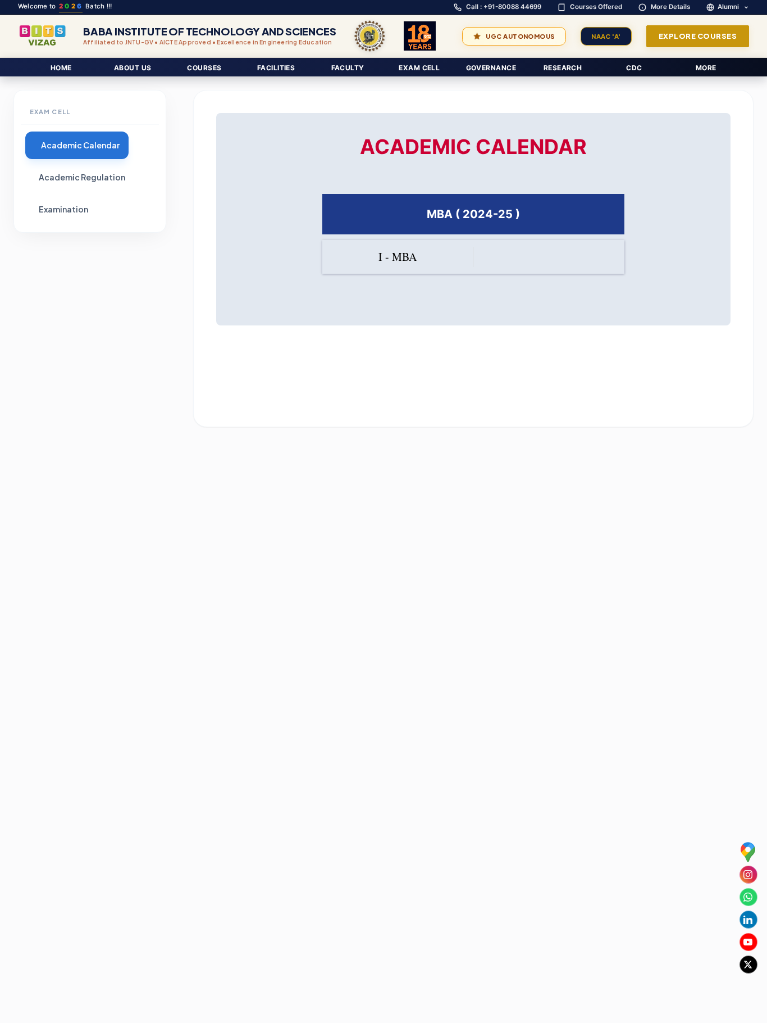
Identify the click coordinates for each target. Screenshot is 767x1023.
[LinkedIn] (748, 920)
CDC (634, 68)
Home (61, 68)
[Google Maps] (748, 852)
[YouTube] (748, 942)
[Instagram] (748, 875)
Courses (204, 68)
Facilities (276, 68)
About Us (133, 68)
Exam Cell (419, 68)
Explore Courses (698, 35)
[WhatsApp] (748, 897)
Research (563, 68)
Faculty (347, 68)
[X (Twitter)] (748, 965)
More (706, 68)
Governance (491, 68)
